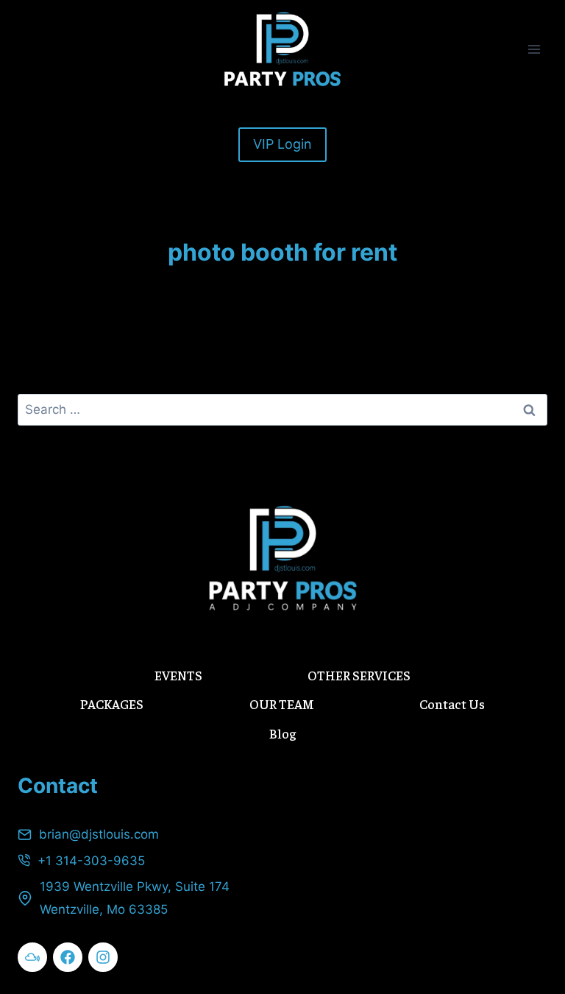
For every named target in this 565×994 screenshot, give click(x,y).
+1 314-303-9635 (91, 860)
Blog (282, 733)
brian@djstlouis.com (99, 834)
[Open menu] (533, 49)
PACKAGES (111, 703)
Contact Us (452, 703)
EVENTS (178, 674)
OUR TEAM (281, 703)
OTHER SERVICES (359, 674)
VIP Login (282, 144)
